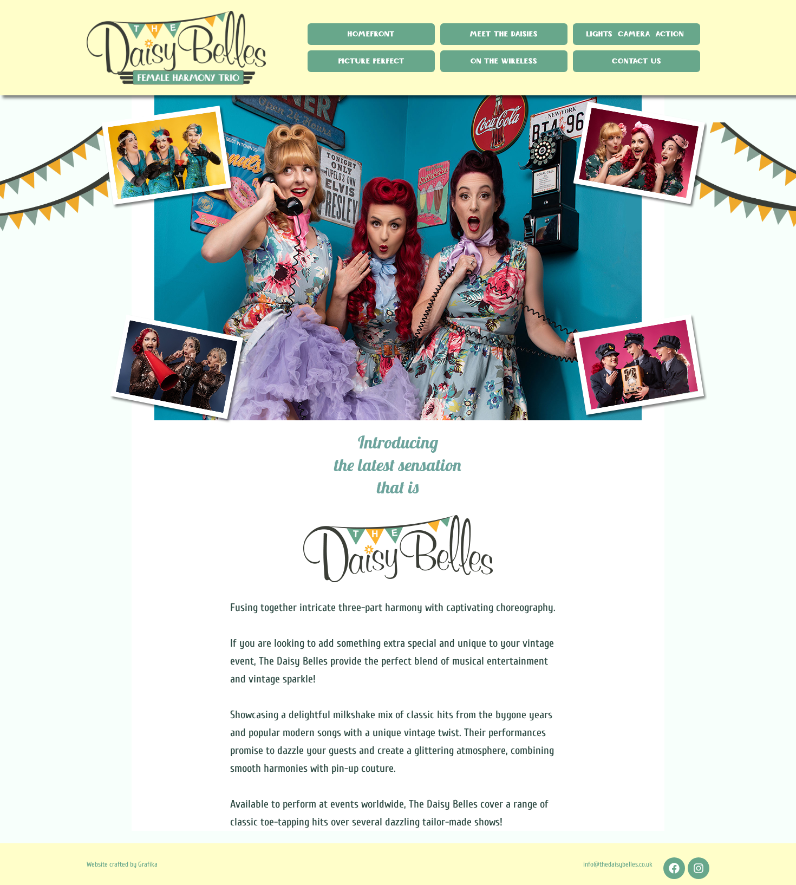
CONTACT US (636, 61)
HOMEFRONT (371, 34)
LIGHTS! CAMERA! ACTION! (636, 34)
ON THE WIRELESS (504, 61)
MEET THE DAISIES (504, 34)
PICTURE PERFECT (371, 61)
